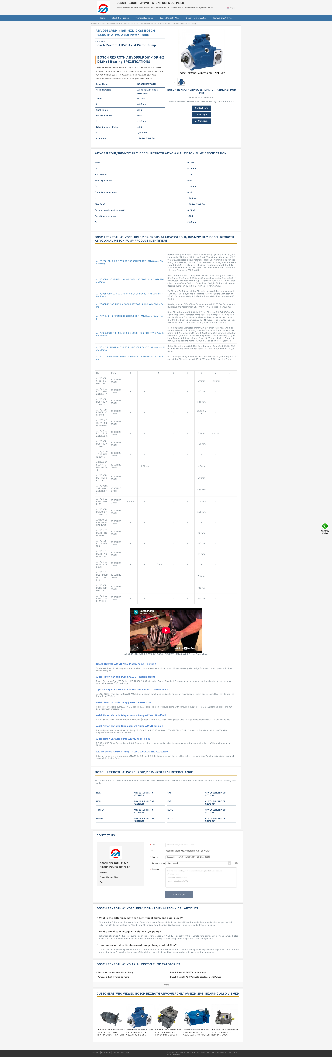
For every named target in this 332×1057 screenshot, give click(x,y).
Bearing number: (104, 115)
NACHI (99, 818)
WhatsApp (201, 114)
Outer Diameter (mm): (106, 127)
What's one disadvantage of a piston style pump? (130, 931)
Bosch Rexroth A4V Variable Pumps (197, 18)
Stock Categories (120, 18)
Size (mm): (100, 138)
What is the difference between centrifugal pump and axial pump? (141, 918)
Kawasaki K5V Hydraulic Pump (224, 18)
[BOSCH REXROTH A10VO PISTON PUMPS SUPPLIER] (103, 7)
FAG (169, 801)
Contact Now (201, 108)
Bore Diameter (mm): (105, 216)
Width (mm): (101, 110)
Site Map (116, 1053)
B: (96, 222)
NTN (98, 801)
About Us (95, 1053)
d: (96, 133)
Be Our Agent (201, 121)
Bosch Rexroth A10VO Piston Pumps (171, 18)
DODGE (171, 818)
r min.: (98, 98)
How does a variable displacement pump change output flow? (138, 945)
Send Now (179, 894)
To (152, 851)
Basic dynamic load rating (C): (110, 210)
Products (101, 24)
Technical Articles (144, 18)
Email (153, 845)
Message (154, 869)
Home (102, 18)
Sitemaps (125, 1053)
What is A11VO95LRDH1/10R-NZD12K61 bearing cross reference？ (201, 101)
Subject (154, 857)
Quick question (158, 863)
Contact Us (106, 1053)
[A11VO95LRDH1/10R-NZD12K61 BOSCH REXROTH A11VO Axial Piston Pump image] (201, 52)
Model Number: (103, 90)
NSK (98, 793)
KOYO (170, 810)
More (166, 985)
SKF (169, 793)
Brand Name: (102, 84)
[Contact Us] (325, 528)
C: (96, 121)
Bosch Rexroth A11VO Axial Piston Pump (122, 24)
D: (96, 104)
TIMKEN (100, 810)
